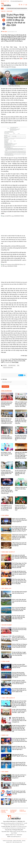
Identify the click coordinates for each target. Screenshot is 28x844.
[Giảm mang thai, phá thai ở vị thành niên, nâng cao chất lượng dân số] (6, 777)
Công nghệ (6, 661)
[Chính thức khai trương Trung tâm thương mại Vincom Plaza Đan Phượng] (6, 630)
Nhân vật (5, 735)
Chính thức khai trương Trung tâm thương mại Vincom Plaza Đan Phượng (6, 404)
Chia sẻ (21, 375)
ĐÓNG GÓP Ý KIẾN (17, 840)
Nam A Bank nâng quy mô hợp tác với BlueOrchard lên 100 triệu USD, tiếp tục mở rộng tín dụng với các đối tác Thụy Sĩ (19, 529)
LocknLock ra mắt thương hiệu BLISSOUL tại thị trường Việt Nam (6, 437)
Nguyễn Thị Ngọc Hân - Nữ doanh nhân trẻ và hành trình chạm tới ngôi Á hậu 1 (19, 748)
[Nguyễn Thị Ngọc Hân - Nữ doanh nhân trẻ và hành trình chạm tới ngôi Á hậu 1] (6, 749)
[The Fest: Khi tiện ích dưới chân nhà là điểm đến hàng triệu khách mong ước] (6, 618)
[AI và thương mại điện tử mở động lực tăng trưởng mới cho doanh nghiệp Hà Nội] (6, 691)
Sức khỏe (5, 771)
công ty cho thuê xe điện (8, 367)
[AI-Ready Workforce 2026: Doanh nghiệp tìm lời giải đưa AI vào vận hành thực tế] (6, 683)
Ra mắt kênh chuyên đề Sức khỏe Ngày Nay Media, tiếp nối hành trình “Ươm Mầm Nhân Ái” (19, 801)
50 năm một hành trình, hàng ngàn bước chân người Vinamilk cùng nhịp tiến (20, 472)
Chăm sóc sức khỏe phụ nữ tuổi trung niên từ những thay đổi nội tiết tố (19, 784)
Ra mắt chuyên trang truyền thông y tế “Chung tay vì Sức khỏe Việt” (19, 793)
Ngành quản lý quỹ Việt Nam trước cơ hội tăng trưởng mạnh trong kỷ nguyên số (19, 520)
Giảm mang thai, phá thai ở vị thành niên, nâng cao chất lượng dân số (19, 776)
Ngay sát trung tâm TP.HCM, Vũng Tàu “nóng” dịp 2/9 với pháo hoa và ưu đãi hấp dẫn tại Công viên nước (7, 490)
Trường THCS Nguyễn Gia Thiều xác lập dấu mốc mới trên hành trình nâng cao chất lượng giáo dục (19, 719)
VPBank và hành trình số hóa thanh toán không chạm (21, 489)
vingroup (5, 365)
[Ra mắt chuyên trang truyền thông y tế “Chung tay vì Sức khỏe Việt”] (6, 793)
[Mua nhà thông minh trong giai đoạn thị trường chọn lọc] (6, 594)
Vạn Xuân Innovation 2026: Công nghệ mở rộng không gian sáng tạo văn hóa (19, 666)
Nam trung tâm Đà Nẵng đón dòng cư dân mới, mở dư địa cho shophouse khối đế (19, 609)
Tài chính (5, 515)
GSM (18, 365)
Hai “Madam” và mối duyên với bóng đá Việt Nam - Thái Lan (6, 454)
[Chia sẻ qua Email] (3, 28)
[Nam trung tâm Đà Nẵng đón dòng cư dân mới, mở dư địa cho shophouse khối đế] (6, 610)
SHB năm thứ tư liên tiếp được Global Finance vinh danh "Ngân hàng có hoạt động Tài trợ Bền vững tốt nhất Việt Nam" (21, 455)
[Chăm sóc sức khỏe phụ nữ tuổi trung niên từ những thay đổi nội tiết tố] (6, 785)
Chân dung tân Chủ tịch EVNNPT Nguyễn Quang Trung (19, 755)
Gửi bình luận (5, 386)
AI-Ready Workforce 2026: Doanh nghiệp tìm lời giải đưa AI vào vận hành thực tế (19, 682)
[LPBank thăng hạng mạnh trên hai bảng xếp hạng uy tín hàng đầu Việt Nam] (6, 545)
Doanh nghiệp (7, 625)
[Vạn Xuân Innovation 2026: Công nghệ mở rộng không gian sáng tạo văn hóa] (6, 667)
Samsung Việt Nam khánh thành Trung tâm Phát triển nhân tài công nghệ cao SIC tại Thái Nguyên (19, 675)
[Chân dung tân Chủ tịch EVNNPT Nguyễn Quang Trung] (6, 757)
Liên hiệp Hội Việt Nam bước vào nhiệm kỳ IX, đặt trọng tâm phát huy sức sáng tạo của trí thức (19, 573)
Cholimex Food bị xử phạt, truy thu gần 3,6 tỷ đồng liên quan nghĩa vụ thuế (21, 508)
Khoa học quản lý (8, 552)
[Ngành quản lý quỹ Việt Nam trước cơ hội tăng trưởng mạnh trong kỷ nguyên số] (6, 521)
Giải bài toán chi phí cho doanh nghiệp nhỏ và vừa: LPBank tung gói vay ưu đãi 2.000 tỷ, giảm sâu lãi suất (19, 537)
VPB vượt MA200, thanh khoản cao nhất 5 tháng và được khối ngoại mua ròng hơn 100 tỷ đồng (21, 404)
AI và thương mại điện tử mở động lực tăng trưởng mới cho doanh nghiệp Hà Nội (19, 690)
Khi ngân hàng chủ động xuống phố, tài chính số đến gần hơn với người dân (21, 437)
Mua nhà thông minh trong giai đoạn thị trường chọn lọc (19, 592)
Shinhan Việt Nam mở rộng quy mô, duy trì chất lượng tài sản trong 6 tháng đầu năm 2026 (6, 421)
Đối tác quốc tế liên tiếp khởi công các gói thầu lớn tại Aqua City (19, 601)
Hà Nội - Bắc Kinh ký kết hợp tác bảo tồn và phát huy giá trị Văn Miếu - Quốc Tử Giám (19, 711)
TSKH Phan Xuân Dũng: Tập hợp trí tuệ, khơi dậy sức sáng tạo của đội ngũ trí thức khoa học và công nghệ (19, 581)
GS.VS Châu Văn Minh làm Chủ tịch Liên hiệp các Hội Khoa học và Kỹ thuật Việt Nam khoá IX (19, 740)
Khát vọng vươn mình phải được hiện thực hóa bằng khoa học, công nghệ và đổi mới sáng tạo (19, 557)
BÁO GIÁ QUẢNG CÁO (17, 842)
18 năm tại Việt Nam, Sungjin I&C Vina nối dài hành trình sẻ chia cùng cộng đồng (20, 421)
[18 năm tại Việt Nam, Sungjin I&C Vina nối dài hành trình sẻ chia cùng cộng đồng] (6, 654)
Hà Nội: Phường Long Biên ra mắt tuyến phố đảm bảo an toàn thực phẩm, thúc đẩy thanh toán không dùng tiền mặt (19, 728)
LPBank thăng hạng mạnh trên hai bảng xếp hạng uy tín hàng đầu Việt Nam (19, 544)
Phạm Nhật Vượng (11, 365)
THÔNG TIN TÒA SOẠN (7, 840)
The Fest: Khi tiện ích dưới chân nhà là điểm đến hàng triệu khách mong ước (18, 617)
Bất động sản (6, 588)
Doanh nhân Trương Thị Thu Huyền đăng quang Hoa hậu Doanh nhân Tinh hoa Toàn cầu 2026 (19, 764)
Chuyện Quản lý (14, 810)
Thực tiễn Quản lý (8, 698)
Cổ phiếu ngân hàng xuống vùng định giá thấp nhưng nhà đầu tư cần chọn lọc (7, 472)
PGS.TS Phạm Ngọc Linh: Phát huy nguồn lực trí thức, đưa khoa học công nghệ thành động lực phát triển (19, 565)
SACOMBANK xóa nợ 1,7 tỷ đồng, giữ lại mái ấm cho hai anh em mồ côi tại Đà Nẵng (6, 508)
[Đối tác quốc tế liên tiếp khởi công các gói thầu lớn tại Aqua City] (6, 602)
